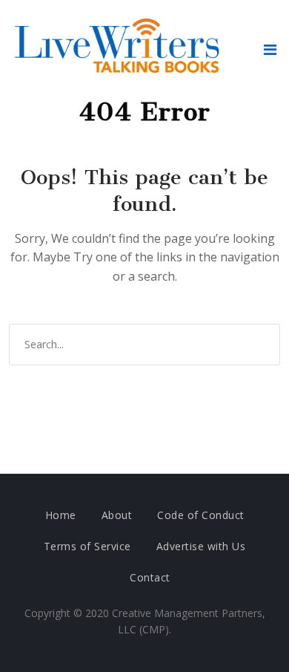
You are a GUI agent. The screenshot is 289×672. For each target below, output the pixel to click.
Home (60, 515)
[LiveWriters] (120, 49)
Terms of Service (87, 546)
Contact (150, 577)
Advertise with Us (201, 546)
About (117, 515)
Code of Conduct (201, 515)
